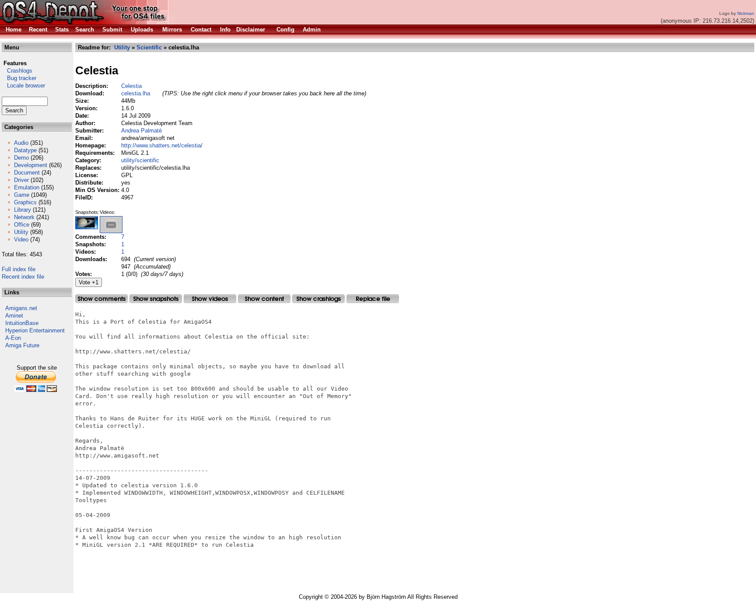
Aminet (14, 315)
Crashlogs (17, 70)
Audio (21, 143)
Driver (21, 180)
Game (21, 195)
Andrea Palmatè (141, 130)
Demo (21, 157)
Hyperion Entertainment (35, 330)
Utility (21, 232)
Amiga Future (22, 345)
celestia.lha (135, 93)
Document (27, 172)
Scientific (149, 47)
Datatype (25, 150)
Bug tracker (19, 78)
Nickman (745, 13)
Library (22, 209)
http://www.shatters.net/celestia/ (162, 145)
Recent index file (23, 276)
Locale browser (23, 85)
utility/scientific (140, 160)
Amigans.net (21, 308)
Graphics (25, 202)
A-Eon (13, 338)
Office (21, 224)
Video (21, 239)
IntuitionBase (21, 323)
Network (24, 217)
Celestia (131, 86)
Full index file (18, 269)
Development (30, 165)
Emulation (26, 187)
